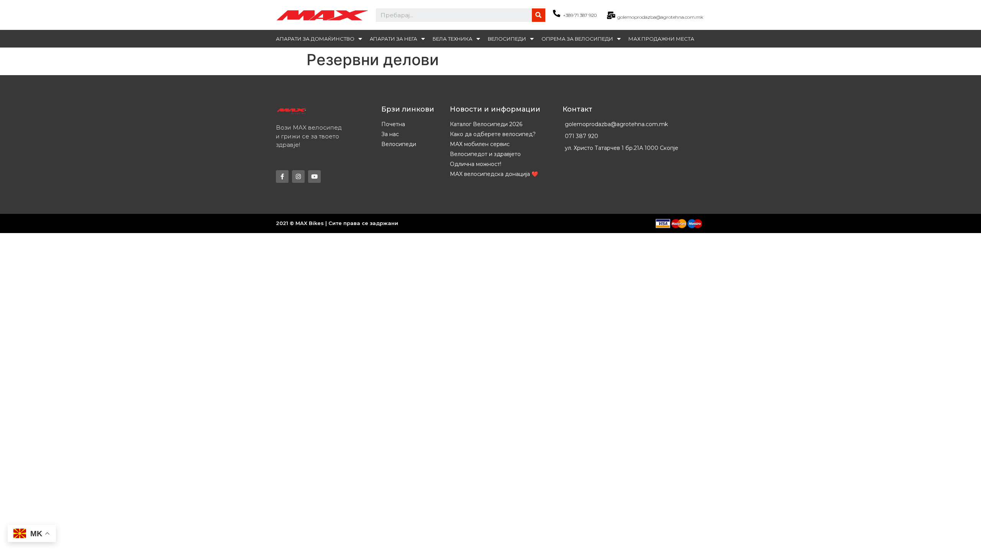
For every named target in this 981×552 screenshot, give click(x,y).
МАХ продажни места (661, 39)
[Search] (538, 15)
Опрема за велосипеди (577, 39)
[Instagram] (298, 176)
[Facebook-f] (282, 176)
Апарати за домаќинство (315, 39)
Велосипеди (507, 39)
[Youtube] (314, 176)
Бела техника (452, 39)
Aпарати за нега (393, 39)
